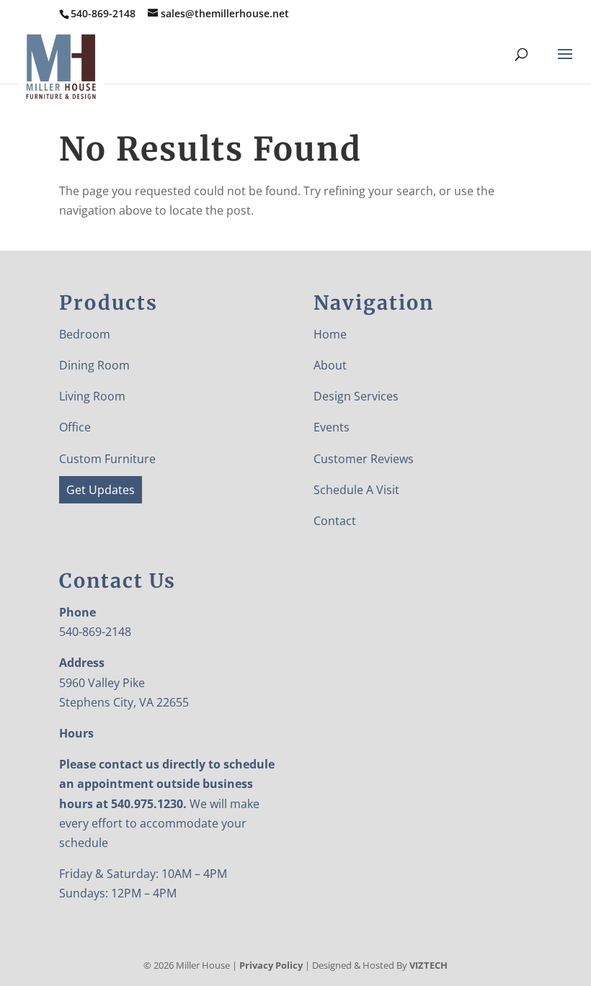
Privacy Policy (271, 965)
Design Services (356, 396)
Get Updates (100, 490)
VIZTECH (428, 965)
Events (332, 427)
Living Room (92, 396)
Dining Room (94, 365)
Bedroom (84, 334)
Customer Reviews (364, 459)
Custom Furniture (107, 459)
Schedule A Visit (356, 490)
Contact (335, 521)
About (330, 365)
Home (330, 334)
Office (75, 427)
